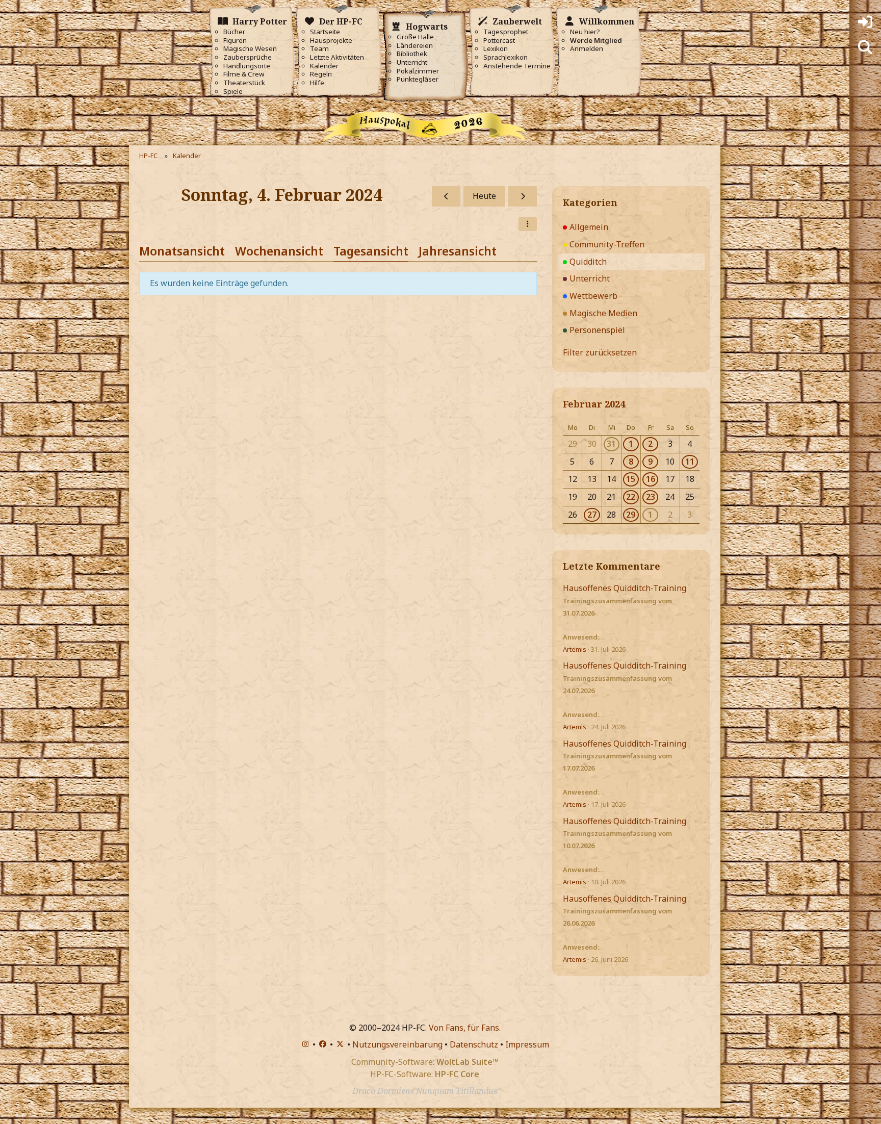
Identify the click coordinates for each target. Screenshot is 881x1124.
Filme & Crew (243, 74)
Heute (484, 195)
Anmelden (586, 48)
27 (592, 514)
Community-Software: (425, 1061)
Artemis (574, 649)
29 (630, 514)
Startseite (325, 32)
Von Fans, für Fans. (465, 1027)
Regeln (321, 74)
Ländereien (415, 45)
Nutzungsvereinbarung (397, 1044)
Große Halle (415, 37)
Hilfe (317, 83)
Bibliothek (412, 53)
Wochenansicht (279, 251)
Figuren (235, 40)
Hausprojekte (331, 40)
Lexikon (495, 48)
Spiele (233, 91)
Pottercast (499, 40)
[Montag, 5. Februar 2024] (522, 196)
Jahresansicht (458, 251)
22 (630, 496)
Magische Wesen (250, 48)
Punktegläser (417, 79)
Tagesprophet (505, 32)
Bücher (234, 32)
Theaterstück (244, 83)
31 (611, 443)
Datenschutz (474, 1044)
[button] (528, 224)
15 (630, 478)
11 (689, 461)
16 (650, 478)
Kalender (324, 66)
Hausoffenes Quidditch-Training (624, 588)
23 (650, 496)
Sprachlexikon (505, 57)
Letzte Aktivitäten (337, 57)
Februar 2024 (594, 404)
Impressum (527, 1044)
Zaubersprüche (247, 57)
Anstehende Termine (517, 66)
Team (319, 48)
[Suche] (865, 47)
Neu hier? (585, 32)
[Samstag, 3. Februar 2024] (446, 196)
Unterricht (412, 62)
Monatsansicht (182, 251)
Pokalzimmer (418, 71)
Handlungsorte (246, 66)
